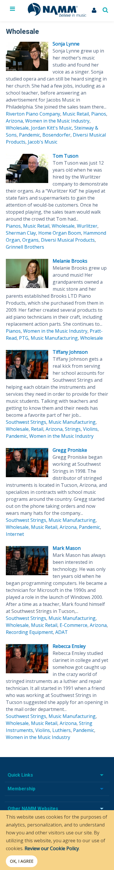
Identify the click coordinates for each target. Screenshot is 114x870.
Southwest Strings (26, 422)
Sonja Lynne (66, 44)
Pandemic (29, 135)
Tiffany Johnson (70, 352)
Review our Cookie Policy (52, 848)
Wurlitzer (87, 226)
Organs (30, 240)
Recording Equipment (29, 632)
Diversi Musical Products (68, 240)
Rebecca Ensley (69, 646)
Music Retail (76, 114)
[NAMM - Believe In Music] (57, 15)
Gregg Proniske (70, 450)
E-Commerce (73, 625)
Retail (37, 429)
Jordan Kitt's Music (51, 128)
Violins (90, 429)
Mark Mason (67, 548)
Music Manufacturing (54, 338)
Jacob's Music (42, 142)
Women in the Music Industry (57, 121)
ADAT (61, 632)
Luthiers (61, 730)
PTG (23, 338)
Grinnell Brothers (25, 247)
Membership (21, 788)
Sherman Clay (21, 233)
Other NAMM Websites (33, 808)
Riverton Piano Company (33, 114)
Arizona (14, 121)
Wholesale (17, 128)
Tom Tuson (65, 156)
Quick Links (20, 775)
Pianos (98, 114)
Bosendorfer (56, 135)
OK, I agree (21, 861)
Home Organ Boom (59, 233)
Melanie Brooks (70, 261)
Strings (73, 429)
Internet (15, 534)
